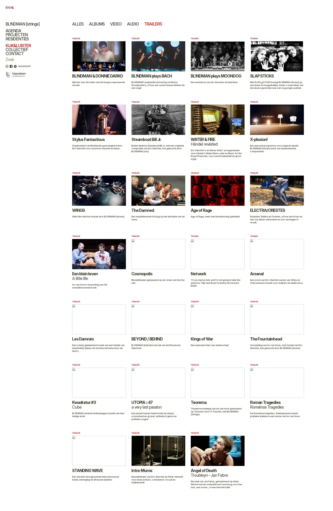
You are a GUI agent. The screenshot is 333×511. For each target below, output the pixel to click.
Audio (133, 24)
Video (115, 24)
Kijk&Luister (18, 45)
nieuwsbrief (24, 66)
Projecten (17, 34)
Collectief (17, 49)
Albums (97, 24)
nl (12, 7)
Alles (77, 24)
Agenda (13, 30)
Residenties (17, 39)
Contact (15, 53)
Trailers (153, 24)
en (8, 7)
